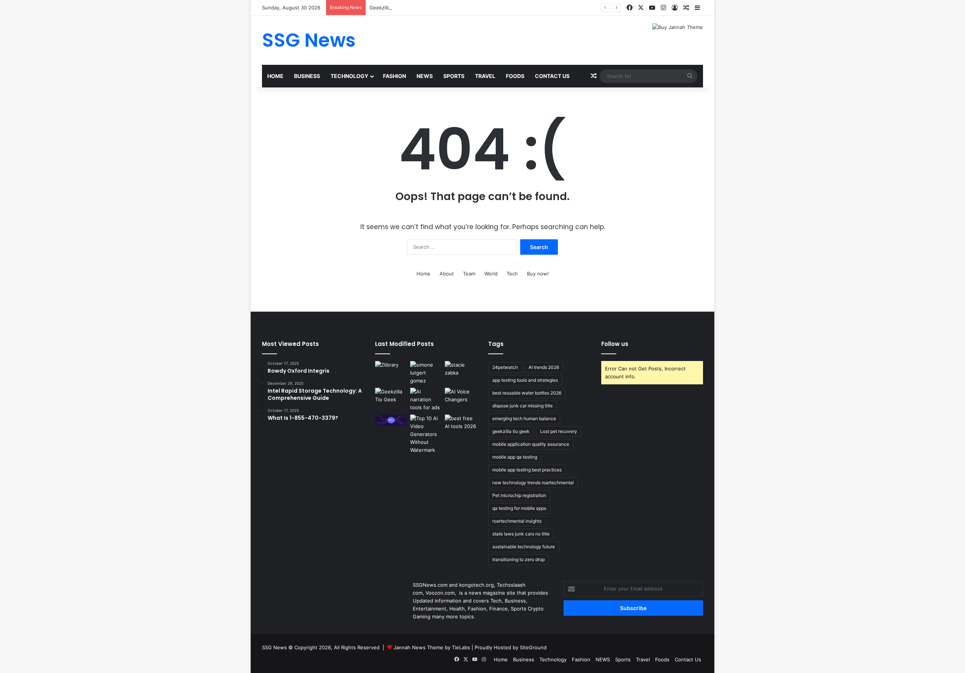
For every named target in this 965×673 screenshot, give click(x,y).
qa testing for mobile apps (519, 508)
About (447, 274)
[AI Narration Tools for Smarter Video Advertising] (426, 399)
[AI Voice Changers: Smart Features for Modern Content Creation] (461, 397)
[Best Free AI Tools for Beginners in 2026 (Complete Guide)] (461, 424)
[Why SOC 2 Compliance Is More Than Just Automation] (391, 420)
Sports (453, 76)
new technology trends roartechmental (533, 482)
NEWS (425, 76)
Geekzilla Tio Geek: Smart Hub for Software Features (432, 8)
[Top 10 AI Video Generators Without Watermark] (426, 434)
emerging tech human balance (524, 418)
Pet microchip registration (519, 495)
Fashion (394, 76)
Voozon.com (440, 593)
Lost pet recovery (558, 431)
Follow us (614, 344)
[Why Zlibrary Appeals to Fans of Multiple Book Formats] (391, 370)
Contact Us (552, 76)
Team (469, 274)
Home (275, 76)
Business (307, 76)
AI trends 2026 (543, 367)
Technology (349, 76)
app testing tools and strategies (525, 380)
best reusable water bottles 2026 (526, 393)
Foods (515, 76)
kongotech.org (476, 585)
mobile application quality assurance (530, 444)
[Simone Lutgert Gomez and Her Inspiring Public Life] (426, 373)
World (491, 274)
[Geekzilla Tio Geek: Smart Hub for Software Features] (391, 397)
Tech (512, 274)
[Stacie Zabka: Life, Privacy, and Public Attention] (461, 370)
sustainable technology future (523, 546)
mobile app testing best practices (527, 470)
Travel (485, 76)
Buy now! (538, 274)
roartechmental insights (517, 521)
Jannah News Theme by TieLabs (432, 647)
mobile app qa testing (514, 457)
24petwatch (505, 367)
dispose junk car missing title (522, 405)
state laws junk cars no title (521, 534)
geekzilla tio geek (511, 431)
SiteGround (533, 647)
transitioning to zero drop (518, 559)
